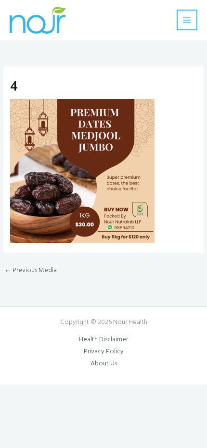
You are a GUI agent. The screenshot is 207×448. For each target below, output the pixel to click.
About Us (104, 364)
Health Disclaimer (103, 340)
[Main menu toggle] (187, 20)
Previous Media (30, 270)
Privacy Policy (104, 352)
